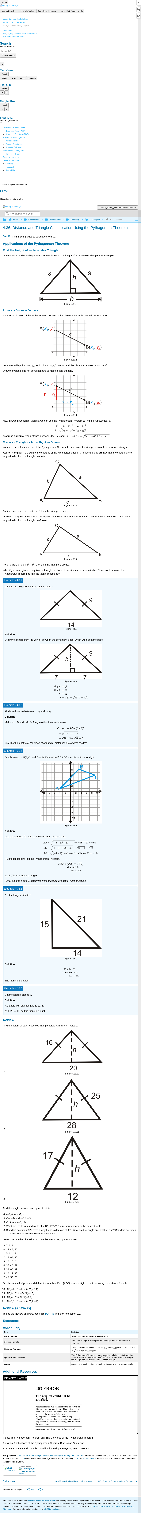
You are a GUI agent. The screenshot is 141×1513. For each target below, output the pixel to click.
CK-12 (22, 1458)
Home (15, 220)
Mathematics (55, 220)
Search (7, 214)
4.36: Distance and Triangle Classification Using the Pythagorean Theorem (50, 1455)
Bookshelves (34, 220)
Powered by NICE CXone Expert (41, 1501)
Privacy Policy (99, 1506)
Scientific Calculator (14, 147)
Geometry (75, 220)
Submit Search (8, 55)
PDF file (49, 1313)
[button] (10, 167)
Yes (32, 1490)
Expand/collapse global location (136, 219)
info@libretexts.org (51, 1509)
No (43, 1490)
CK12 (76, 1458)
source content (89, 1458)
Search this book (7, 46)
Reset (4, 74)
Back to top (8, 1481)
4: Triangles (94, 220)
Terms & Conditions (114, 1506)
